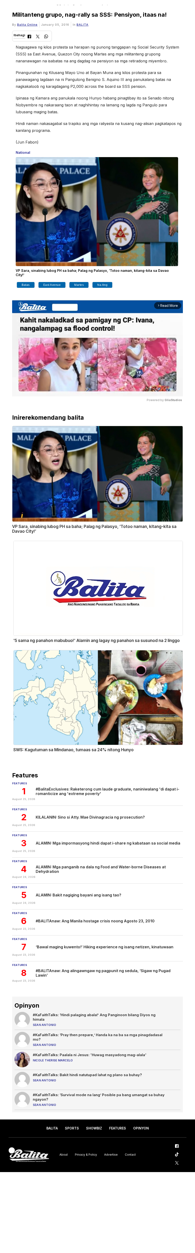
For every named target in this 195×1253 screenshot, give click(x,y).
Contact (130, 1154)
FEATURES (117, 1128)
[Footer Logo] (29, 1154)
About (63, 1154)
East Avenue (52, 285)
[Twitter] (37, 37)
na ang (102, 285)
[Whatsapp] (46, 37)
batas (26, 285)
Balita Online (27, 24)
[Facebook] (29, 37)
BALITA (82, 24)
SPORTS (72, 1128)
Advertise (111, 1154)
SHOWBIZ (94, 1128)
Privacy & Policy (86, 1154)
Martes (79, 285)
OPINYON (141, 1128)
